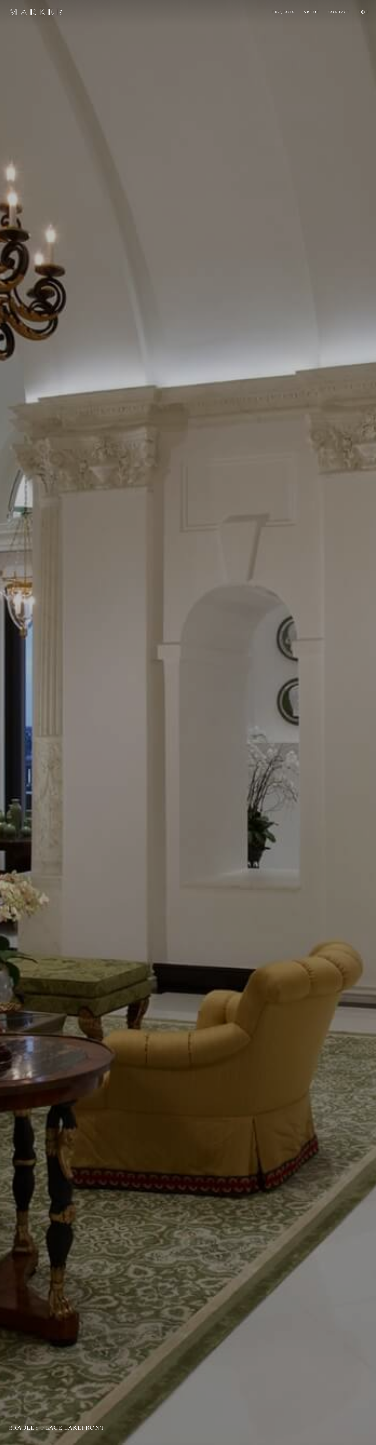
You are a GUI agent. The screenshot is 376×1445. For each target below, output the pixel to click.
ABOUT (311, 12)
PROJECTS (283, 12)
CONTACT (339, 12)
